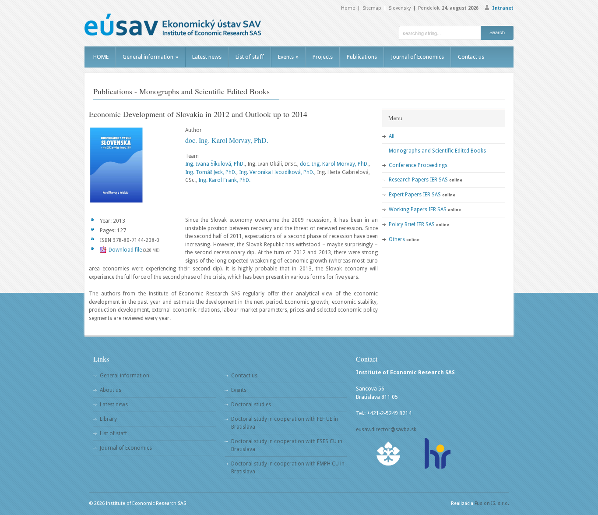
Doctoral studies (251, 404)
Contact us (471, 56)
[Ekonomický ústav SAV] (172, 25)
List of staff (250, 56)
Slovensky (400, 8)
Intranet (503, 8)
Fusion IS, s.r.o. (492, 503)
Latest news (207, 56)
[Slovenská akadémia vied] (388, 453)
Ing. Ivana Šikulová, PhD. (215, 164)
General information (150, 56)
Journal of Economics (417, 56)
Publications (362, 56)
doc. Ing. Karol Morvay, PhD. (226, 140)
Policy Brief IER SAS (412, 224)
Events (288, 56)
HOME (101, 56)
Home (348, 8)
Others (397, 239)
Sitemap (371, 8)
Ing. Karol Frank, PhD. (224, 180)
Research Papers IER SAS (418, 180)
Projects (323, 56)
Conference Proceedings (418, 165)
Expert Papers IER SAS (415, 195)
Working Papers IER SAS (418, 209)
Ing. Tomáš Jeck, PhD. (210, 172)
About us (110, 390)
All (391, 136)
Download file (125, 250)
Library (108, 419)
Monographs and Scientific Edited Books (437, 151)
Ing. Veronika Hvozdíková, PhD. (276, 172)
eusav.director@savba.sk (386, 429)
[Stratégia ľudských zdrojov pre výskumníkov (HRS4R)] (437, 453)
